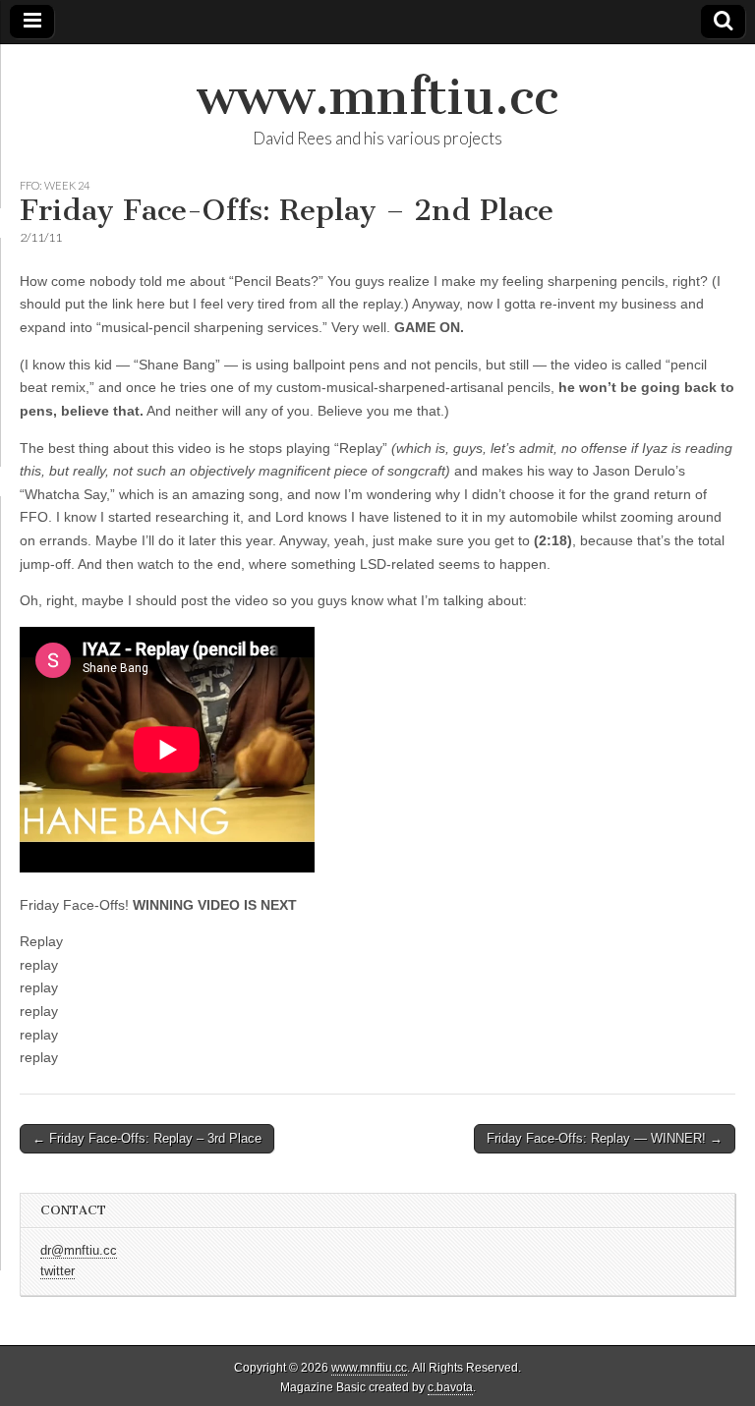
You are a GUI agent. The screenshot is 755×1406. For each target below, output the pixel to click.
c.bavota (450, 1387)
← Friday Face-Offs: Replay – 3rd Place (146, 1138)
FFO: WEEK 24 (54, 185)
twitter (57, 1271)
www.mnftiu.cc (377, 97)
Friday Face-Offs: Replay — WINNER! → (605, 1138)
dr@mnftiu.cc (78, 1251)
